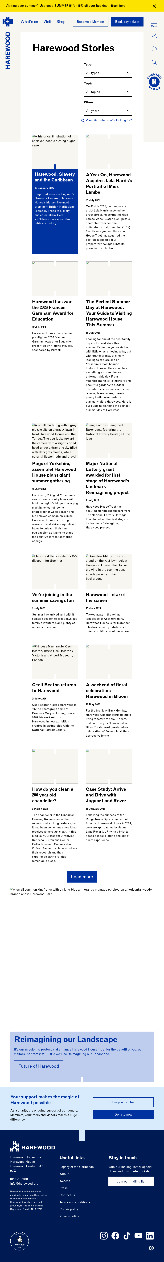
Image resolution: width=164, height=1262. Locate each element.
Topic (88, 83)
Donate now (123, 1115)
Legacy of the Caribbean (76, 1167)
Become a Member (90, 22)
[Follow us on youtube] (138, 1236)
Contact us (67, 1195)
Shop (60, 22)
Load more (82, 877)
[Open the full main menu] (154, 22)
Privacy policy (69, 1216)
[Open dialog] (154, 62)
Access (64, 1181)
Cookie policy (68, 1209)
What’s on (29, 22)
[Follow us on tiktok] (127, 1236)
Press (63, 1188)
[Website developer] (151, 1248)
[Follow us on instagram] (104, 1236)
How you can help (123, 1102)
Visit (47, 22)
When (88, 102)
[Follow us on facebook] (115, 1236)
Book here (118, 6)
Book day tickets (127, 22)
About (64, 1174)
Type (88, 64)
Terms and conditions (74, 1202)
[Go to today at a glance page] (154, 82)
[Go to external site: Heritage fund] (19, 1241)
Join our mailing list (131, 1181)
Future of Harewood (38, 1066)
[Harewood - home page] (32, 1146)
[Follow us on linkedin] (150, 1236)
